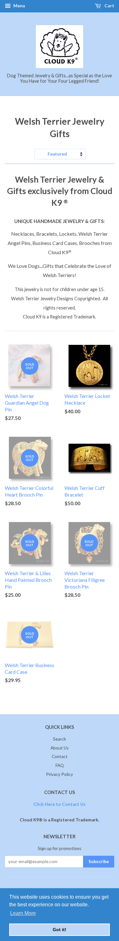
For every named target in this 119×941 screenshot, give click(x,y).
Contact (60, 756)
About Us (59, 747)
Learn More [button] (23, 913)
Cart (108, 5)
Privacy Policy (59, 774)
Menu (18, 5)
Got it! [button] (59, 929)
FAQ (60, 765)
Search (59, 739)
